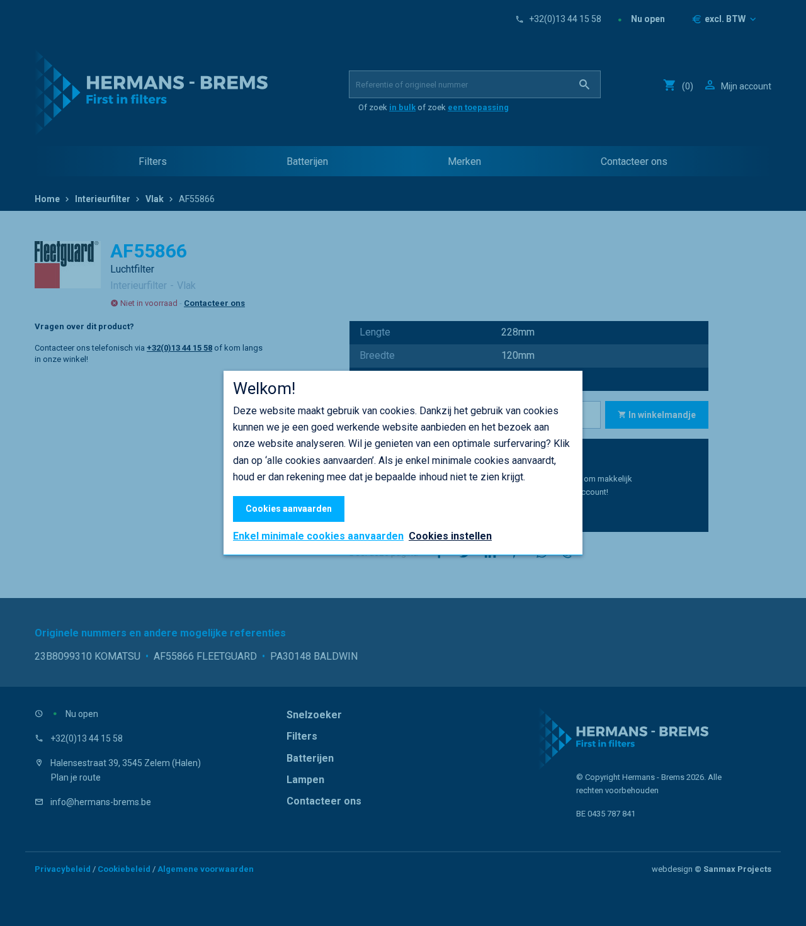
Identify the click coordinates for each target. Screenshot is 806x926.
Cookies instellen (450, 536)
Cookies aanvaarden (289, 509)
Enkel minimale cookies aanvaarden (318, 536)
